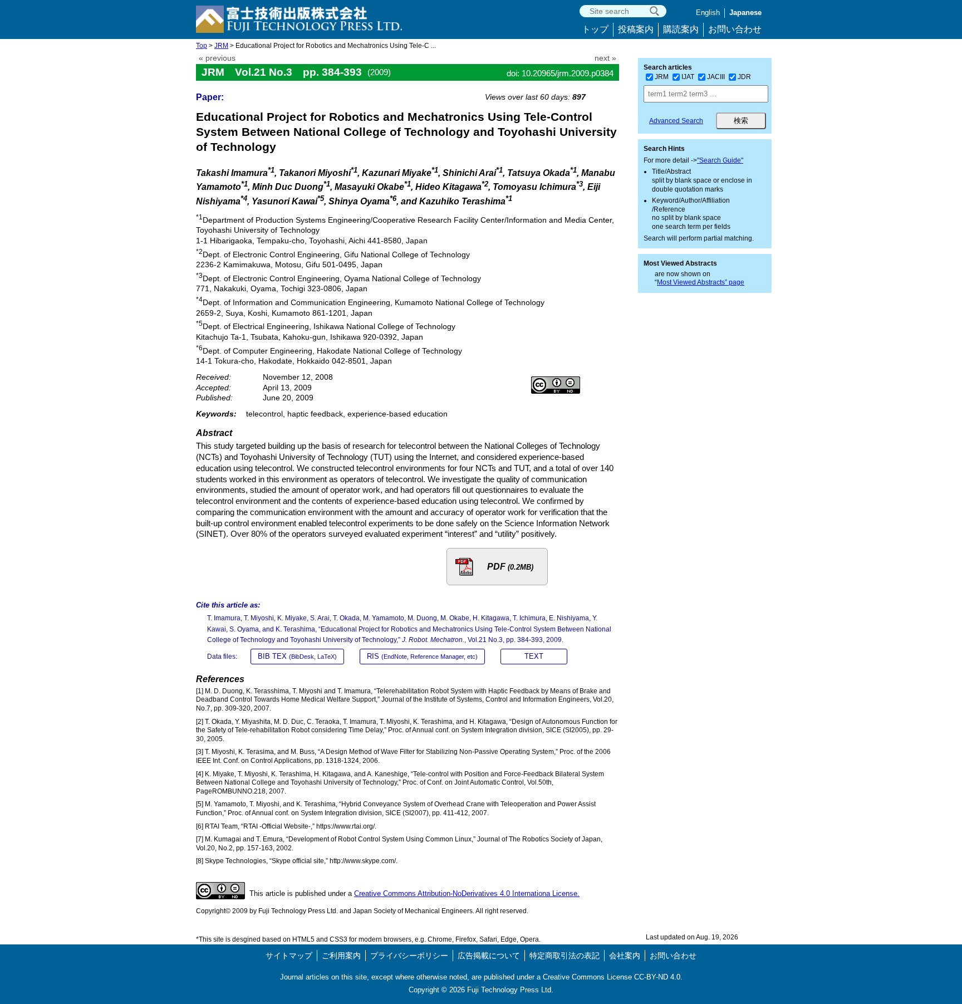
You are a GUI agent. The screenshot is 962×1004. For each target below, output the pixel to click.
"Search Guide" (720, 160)
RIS (422, 656)
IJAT (687, 77)
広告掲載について (489, 955)
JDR (744, 77)
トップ (595, 29)
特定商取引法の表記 (564, 955)
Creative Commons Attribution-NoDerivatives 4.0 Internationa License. (467, 893)
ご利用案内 (341, 955)
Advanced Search (676, 121)
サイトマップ (289, 955)
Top (201, 46)
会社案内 (624, 955)
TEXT (534, 656)
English (708, 12)
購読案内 (681, 29)
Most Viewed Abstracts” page (700, 282)
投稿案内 (636, 29)
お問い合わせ (735, 29)
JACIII (716, 77)
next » (605, 58)
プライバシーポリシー (409, 955)
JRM (221, 46)
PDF (510, 566)
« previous (217, 58)
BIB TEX (297, 656)
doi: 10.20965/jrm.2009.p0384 (560, 73)
